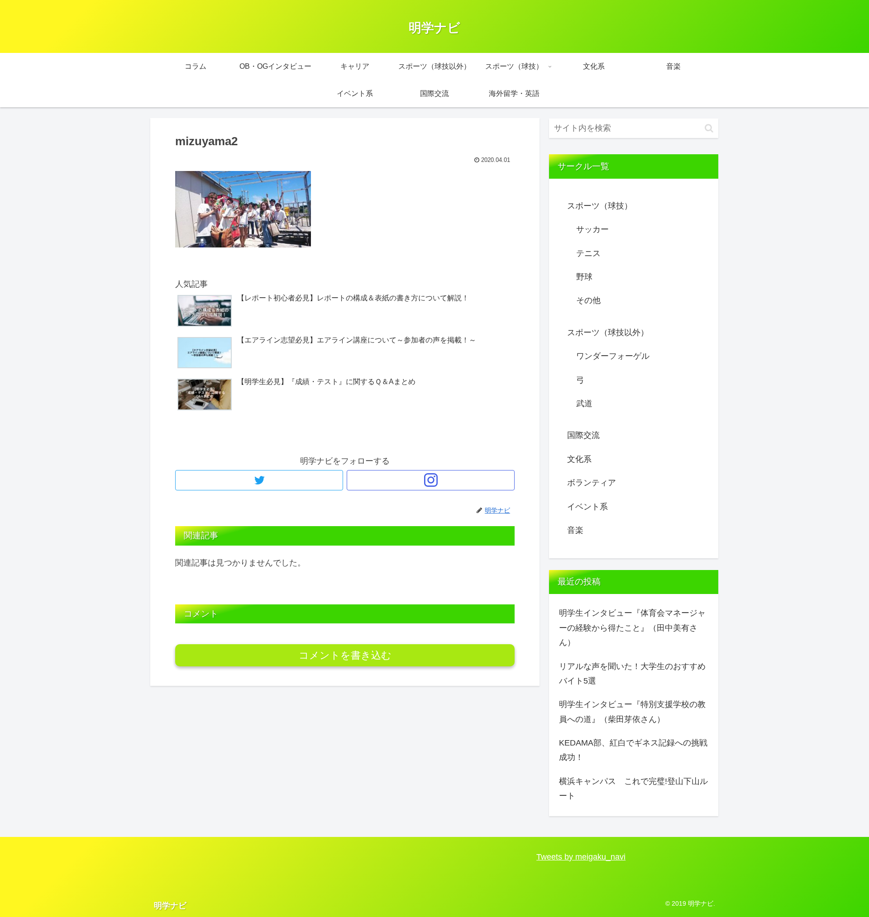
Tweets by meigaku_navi (580, 856)
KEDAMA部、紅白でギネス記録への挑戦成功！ (633, 750)
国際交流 (583, 435)
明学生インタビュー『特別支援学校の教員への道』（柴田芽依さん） (632, 711)
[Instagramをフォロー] (431, 480)
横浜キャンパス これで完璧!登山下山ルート (633, 788)
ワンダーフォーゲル (612, 356)
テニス (588, 253)
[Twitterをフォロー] (259, 480)
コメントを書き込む (345, 655)
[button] (709, 128)
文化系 (579, 459)
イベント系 (587, 506)
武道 (584, 403)
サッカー (592, 229)
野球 (584, 276)
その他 (588, 300)
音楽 (575, 530)
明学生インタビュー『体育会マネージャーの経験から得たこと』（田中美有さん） (632, 627)
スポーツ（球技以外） (608, 332)
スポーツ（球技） (599, 205)
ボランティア (591, 482)
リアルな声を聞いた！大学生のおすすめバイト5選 (632, 673)
